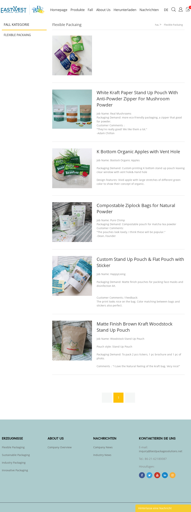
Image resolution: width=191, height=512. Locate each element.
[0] (188, 11)
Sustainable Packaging (16, 455)
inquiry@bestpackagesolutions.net (160, 451)
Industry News (102, 455)
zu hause (157, 24)
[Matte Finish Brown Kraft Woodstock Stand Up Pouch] (72, 359)
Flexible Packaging (13, 447)
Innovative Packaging (15, 470)
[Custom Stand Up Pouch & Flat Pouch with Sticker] (72, 295)
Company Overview (60, 447)
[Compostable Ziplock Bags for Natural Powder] (72, 241)
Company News (103, 447)
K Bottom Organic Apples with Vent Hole (138, 151)
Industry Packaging (14, 462)
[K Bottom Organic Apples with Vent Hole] (72, 187)
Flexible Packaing (17, 35)
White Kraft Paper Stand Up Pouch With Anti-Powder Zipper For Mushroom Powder (137, 98)
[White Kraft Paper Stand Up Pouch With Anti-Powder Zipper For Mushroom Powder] (72, 128)
